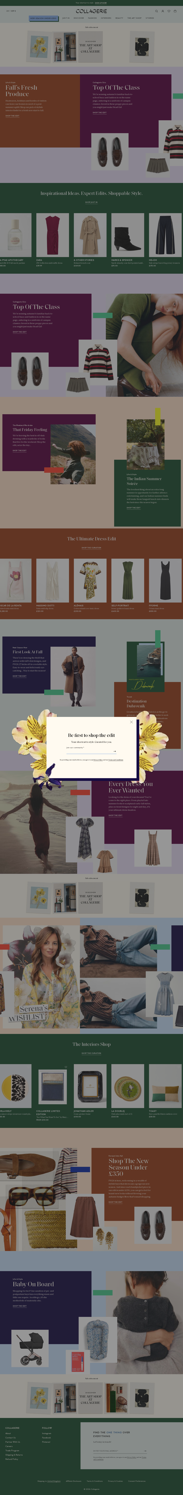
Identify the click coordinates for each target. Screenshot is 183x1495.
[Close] (131, 722)
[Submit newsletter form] (114, 751)
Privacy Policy (98, 760)
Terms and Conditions (115, 760)
